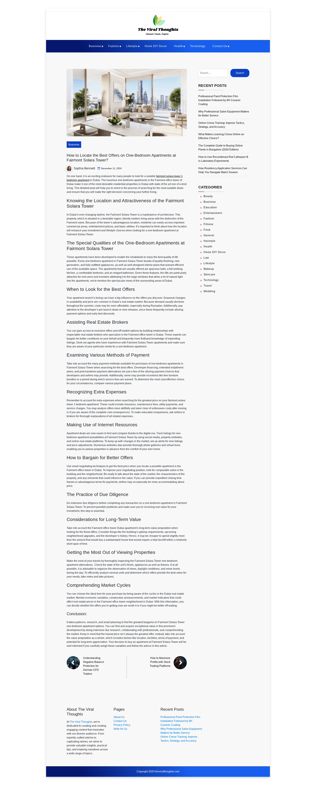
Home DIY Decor (156, 46)
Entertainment (213, 213)
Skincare (209, 274)
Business (95, 46)
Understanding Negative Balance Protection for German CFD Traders (93, 666)
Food (207, 229)
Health (178, 46)
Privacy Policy (122, 725)
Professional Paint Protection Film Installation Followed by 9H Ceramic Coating (219, 100)
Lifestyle (131, 46)
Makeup (209, 268)
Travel (208, 285)
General (209, 235)
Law (206, 257)
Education (210, 207)
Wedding (209, 291)
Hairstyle (209, 241)
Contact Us (219, 46)
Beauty (208, 196)
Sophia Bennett (84, 168)
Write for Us (120, 728)
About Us (119, 717)
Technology (197, 46)
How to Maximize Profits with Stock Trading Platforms (160, 662)
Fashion (113, 46)
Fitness (208, 224)
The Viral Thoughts (81, 721)
